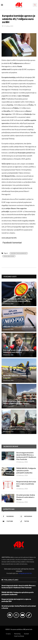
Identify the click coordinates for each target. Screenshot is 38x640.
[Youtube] (22, 615)
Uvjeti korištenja (19, 636)
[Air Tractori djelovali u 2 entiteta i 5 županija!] (19, 370)
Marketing (17, 634)
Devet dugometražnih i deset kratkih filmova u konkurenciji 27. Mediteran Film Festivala (26, 456)
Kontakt (26, 634)
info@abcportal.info (25, 573)
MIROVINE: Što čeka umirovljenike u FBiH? (19, 327)
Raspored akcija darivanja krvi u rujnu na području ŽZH (26, 484)
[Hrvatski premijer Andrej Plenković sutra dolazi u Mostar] (8, 498)
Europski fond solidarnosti (19, 253)
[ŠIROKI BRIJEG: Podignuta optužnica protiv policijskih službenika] (8, 471)
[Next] (34, 276)
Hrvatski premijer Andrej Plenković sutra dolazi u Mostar (25, 497)
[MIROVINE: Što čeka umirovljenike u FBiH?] (19, 319)
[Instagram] (16, 615)
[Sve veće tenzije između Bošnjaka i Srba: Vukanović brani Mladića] (19, 345)
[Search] (35, 5)
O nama (8, 634)
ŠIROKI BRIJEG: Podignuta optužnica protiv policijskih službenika (26, 470)
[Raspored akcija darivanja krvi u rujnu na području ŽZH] (8, 485)
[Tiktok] (28, 615)
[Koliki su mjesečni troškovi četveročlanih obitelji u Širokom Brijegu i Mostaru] (19, 396)
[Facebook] (9, 615)
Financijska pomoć (8, 256)
